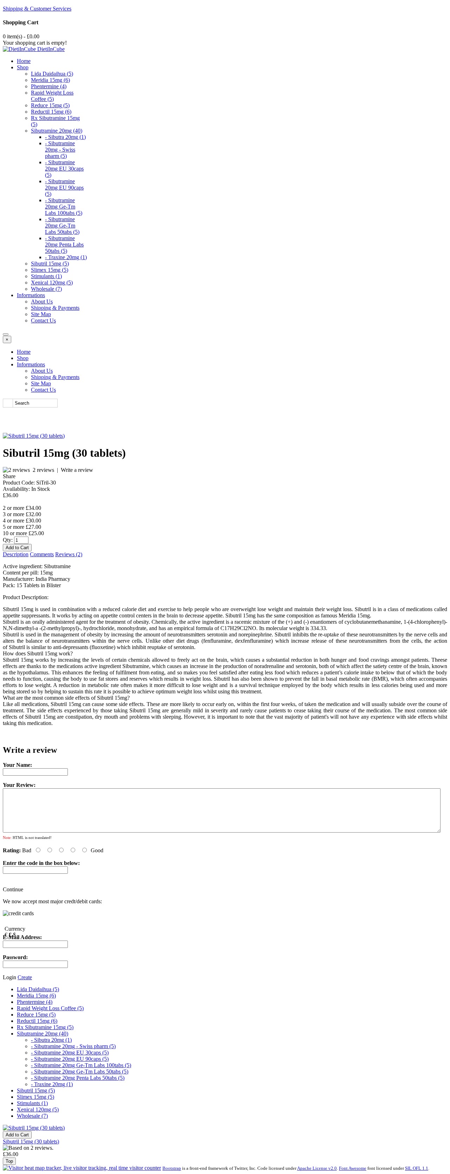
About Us (42, 301)
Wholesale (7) (46, 289)
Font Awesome (352, 1168)
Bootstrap (171, 1168)
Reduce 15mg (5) (50, 105)
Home (24, 61)
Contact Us (43, 320)
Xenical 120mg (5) (52, 283)
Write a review (77, 470)
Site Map (41, 314)
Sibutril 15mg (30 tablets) (31, 1141)
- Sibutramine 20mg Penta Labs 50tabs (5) (64, 244)
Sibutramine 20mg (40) (56, 131)
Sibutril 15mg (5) (50, 264)
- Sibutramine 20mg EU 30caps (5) (64, 168)
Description (15, 554)
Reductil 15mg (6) (51, 112)
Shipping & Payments (55, 308)
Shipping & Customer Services (37, 9)
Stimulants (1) (46, 276)
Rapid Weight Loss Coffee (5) (52, 96)
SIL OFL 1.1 (416, 1168)
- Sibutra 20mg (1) (65, 137)
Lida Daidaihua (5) (52, 74)
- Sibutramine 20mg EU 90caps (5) (64, 187)
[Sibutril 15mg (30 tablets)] (34, 436)
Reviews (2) (68, 554)
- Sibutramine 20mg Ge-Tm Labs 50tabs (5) (62, 225)
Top (9, 1161)
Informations (31, 295)
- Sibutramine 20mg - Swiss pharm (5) (60, 149)
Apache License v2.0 (317, 1168)
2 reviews (43, 470)
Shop (22, 67)
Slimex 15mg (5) (49, 270)
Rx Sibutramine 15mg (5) (45, 1027)
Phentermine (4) (48, 86)
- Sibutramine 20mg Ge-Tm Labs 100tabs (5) (63, 206)
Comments (42, 554)
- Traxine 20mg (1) (66, 257)
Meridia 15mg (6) (50, 80)
